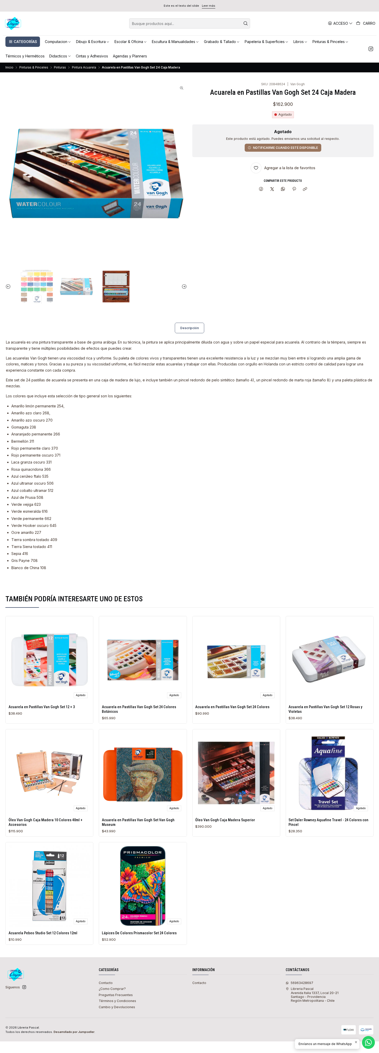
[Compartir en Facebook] (261, 189)
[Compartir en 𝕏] (272, 189)
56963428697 (302, 983)
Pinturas (60, 67)
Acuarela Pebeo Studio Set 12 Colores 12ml (43, 933)
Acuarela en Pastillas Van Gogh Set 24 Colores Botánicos (139, 709)
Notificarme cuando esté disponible (285, 148)
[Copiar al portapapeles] (305, 189)
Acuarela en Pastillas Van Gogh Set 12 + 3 (42, 707)
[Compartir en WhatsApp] (283, 189)
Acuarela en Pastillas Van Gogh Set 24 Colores (232, 707)
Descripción (189, 328)
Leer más (208, 5)
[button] (22, 42)
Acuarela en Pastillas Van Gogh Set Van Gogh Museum (138, 822)
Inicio (9, 67)
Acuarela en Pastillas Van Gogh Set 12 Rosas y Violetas (325, 709)
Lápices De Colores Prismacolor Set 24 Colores (139, 933)
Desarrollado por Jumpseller (74, 1032)
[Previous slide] (9, 286)
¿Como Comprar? (112, 989)
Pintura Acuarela (84, 67)
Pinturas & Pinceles (33, 67)
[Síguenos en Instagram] (371, 48)
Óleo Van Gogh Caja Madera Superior (225, 820)
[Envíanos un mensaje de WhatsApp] (368, 1042)
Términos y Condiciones (117, 1001)
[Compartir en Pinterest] (294, 189)
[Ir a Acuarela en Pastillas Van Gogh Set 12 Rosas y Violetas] (329, 660)
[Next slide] (183, 286)
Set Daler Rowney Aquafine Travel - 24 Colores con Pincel (328, 822)
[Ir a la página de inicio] (13, 23)
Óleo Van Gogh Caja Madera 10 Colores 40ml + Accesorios (46, 822)
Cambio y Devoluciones (117, 1007)
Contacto (106, 983)
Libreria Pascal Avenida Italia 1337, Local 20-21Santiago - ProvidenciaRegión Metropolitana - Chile (315, 995)
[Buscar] (245, 23)
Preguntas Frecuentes (116, 995)
